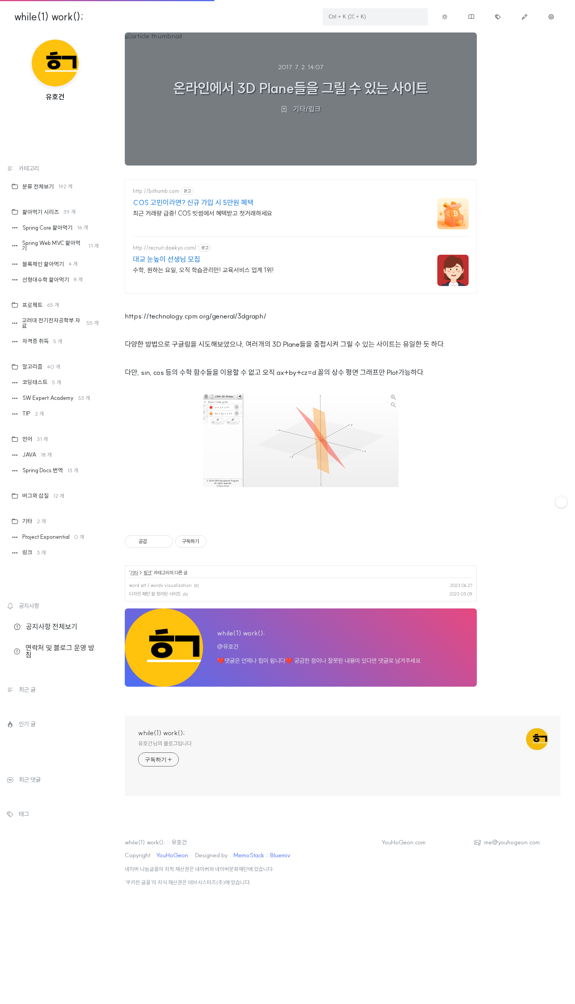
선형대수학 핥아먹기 (52, 279)
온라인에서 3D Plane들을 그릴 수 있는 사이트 (300, 88)
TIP (33, 413)
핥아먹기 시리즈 (48, 212)
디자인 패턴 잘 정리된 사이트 (155, 594)
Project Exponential (53, 536)
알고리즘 (41, 366)
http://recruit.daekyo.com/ (165, 248)
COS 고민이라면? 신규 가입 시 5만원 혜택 (193, 202)
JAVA (37, 454)
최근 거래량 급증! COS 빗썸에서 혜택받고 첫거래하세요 (202, 213)
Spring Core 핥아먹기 (55, 227)
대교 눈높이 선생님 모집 (166, 259)
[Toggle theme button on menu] (445, 17)
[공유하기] (154, 541)
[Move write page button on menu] (524, 17)
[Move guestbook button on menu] (471, 17)
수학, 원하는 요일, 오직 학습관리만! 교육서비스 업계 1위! (203, 270)
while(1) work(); (48, 17)
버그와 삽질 (43, 495)
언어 (35, 439)
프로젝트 (40, 305)
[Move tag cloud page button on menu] (498, 17)
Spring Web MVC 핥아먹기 (60, 245)
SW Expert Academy (56, 397)
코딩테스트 (41, 382)
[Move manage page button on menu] (551, 17)
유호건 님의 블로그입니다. (165, 743)
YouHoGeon (172, 855)
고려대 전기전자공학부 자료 (60, 323)
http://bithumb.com (156, 191)
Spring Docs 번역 (50, 470)
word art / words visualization (160, 585)
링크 (34, 552)
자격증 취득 (42, 341)
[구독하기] (561, 502)
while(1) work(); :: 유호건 (156, 842)
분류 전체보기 (47, 186)
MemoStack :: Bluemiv (262, 855)
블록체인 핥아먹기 (49, 264)
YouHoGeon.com (403, 842)
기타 (34, 521)
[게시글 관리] (164, 541)
